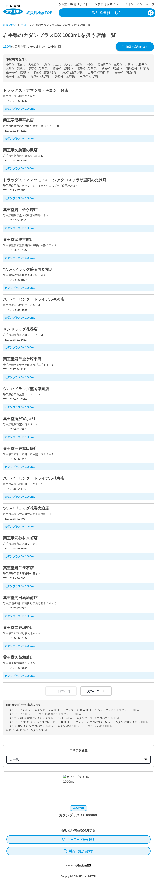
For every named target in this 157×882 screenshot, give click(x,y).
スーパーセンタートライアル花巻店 (33, 478)
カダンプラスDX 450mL (77, 710)
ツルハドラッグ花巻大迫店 (26, 508)
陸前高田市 (104, 64)
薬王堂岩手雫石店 (18, 568)
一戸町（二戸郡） (90, 76)
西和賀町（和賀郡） (138, 68)
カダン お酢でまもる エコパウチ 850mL (30, 726)
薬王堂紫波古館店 (18, 239)
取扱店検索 (9, 24)
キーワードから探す (81, 839)
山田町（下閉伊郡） (100, 72)
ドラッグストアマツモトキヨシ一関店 (35, 90)
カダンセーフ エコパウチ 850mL (92, 722)
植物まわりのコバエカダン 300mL (26, 730)
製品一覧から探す (81, 851)
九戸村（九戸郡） (41, 76)
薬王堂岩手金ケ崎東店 (22, 359)
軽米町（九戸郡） (17, 76)
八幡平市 (141, 64)
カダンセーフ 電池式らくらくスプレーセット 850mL (38, 722)
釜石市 (118, 64)
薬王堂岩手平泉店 (18, 120)
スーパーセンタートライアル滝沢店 (33, 299)
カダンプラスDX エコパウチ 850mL (97, 718)
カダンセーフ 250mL (18, 710)
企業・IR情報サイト (74, 4)
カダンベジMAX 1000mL (100, 726)
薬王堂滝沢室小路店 (20, 419)
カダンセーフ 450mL (47, 710)
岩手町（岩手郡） (88, 68)
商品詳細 (78, 808)
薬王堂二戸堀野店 (18, 627)
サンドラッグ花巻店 (20, 329)
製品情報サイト (108, 4)
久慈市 (68, 64)
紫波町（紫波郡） (112, 68)
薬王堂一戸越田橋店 (20, 448)
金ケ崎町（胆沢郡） (18, 72)
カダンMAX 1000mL (69, 726)
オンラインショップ (141, 4)
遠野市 (79, 64)
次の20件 (93, 691)
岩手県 (14, 759)
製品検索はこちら (107, 13)
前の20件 (64, 691)
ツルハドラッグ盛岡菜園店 (26, 389)
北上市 (57, 64)
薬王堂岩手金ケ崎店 (20, 210)
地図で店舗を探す (137, 46)
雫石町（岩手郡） (39, 68)
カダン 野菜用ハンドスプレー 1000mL (59, 714)
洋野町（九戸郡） (66, 76)
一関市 (91, 64)
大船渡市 (33, 64)
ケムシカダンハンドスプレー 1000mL (117, 710)
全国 (23, 24)
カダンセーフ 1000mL (19, 714)
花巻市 (46, 64)
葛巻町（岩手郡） (63, 68)
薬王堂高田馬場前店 (20, 598)
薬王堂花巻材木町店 (20, 538)
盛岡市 (10, 64)
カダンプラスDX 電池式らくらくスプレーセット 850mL (39, 718)
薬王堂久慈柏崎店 (18, 657)
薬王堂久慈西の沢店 (20, 150)
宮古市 (21, 64)
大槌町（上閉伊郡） (73, 72)
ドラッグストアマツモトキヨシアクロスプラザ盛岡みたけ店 (54, 180)
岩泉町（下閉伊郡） (127, 72)
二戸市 (129, 64)
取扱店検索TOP (39, 13)
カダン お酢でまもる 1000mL (133, 722)
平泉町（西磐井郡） (45, 72)
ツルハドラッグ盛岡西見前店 (28, 269)
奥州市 (10, 68)
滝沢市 (21, 68)
